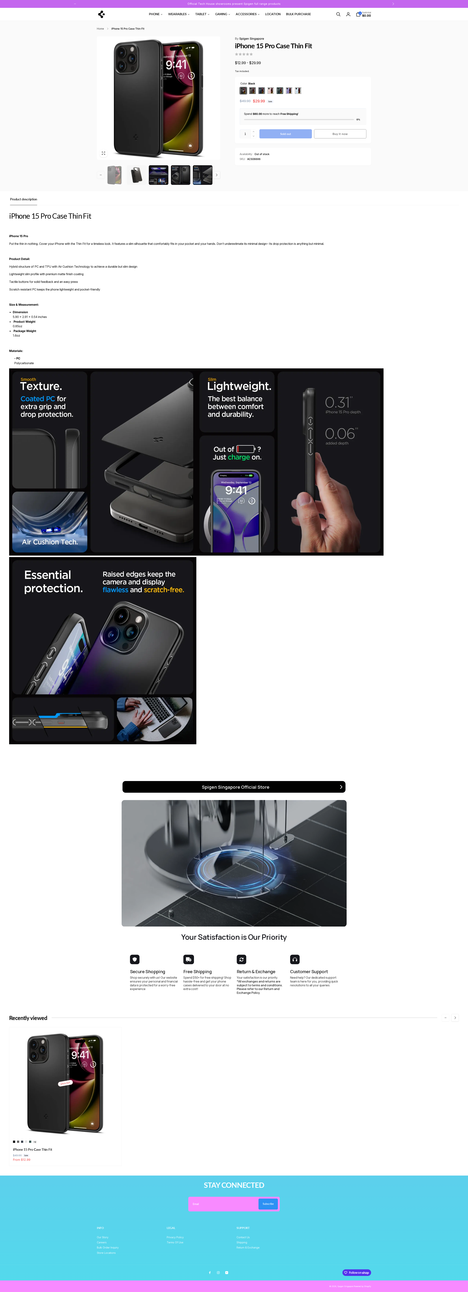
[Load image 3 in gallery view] (158, 175)
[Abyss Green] (280, 90)
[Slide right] (393, 4)
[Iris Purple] (289, 90)
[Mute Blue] (298, 90)
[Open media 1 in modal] (158, 98)
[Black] (243, 90)
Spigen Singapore (249, 38)
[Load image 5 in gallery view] (202, 175)
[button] (338, 14)
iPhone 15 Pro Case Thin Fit (32, 1149)
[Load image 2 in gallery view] (136, 175)
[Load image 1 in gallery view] (114, 175)
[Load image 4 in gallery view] (180, 175)
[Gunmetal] (252, 90)
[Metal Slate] (261, 90)
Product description (23, 199)
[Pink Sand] (270, 90)
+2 (35, 1142)
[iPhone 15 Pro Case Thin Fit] (66, 1129)
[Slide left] (75, 4)
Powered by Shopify (362, 1286)
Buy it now (340, 133)
